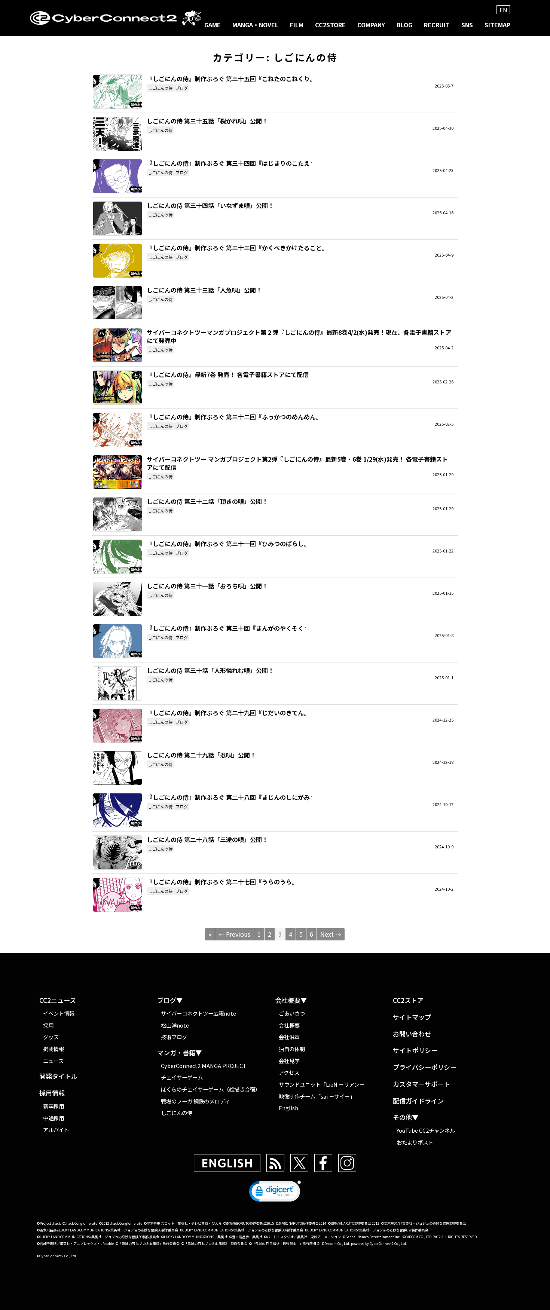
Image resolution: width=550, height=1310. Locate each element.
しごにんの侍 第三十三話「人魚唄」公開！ (117, 303)
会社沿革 (289, 1037)
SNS (467, 24)
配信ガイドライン (418, 1101)
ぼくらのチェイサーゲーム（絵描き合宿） (210, 1089)
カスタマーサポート (421, 1084)
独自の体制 (292, 1049)
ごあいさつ (292, 1013)
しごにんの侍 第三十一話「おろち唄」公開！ (117, 599)
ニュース (53, 1061)
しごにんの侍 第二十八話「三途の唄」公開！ (117, 852)
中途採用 (53, 1118)
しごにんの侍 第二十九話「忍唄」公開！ (117, 768)
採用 (48, 1025)
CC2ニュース (57, 1000)
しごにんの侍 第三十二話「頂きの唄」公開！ (117, 514)
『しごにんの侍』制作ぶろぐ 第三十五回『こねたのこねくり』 (117, 91)
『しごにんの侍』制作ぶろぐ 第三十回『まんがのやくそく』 (117, 641)
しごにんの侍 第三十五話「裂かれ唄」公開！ (117, 134)
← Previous (234, 934)
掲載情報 (53, 1049)
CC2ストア (408, 1000)
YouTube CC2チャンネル (426, 1130)
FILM (296, 24)
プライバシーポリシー (424, 1067)
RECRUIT (437, 24)
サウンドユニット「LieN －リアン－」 (324, 1084)
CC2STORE (330, 24)
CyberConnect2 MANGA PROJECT (204, 1065)
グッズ (51, 1037)
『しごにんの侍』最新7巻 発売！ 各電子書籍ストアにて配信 (117, 387)
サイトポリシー (415, 1051)
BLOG (404, 24)
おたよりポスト (415, 1142)
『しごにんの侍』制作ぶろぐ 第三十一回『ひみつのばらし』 (117, 556)
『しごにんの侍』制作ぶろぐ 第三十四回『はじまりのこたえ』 (117, 176)
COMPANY (371, 24)
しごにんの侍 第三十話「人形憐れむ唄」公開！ (117, 683)
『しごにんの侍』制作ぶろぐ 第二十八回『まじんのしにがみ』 (117, 810)
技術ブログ (174, 1037)
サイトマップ (412, 1017)
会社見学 (289, 1061)
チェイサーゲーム (182, 1077)
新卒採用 (53, 1106)
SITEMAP (497, 24)
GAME (212, 24)
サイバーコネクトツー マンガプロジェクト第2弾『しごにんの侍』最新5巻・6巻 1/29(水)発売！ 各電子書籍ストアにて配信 (117, 472)
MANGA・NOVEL (255, 24)
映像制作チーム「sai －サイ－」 (317, 1096)
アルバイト (56, 1129)
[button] (275, 1193)
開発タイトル (58, 1076)
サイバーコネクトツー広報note (198, 1013)
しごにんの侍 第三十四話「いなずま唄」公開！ (117, 218)
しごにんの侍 (160, 88)
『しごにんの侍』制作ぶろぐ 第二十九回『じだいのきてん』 (117, 725)
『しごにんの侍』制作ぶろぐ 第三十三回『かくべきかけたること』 (117, 261)
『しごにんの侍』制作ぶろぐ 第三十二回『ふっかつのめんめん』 (117, 430)
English (288, 1108)
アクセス (289, 1072)
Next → (330, 934)
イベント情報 (58, 1013)
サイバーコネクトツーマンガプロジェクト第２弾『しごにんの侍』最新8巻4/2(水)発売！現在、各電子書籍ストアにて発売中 (117, 345)
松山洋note (175, 1025)
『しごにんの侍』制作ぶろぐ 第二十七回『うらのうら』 (117, 895)
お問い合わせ (412, 1034)
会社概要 (289, 1025)
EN (503, 9)
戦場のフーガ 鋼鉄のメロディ (195, 1101)
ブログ (181, 88)
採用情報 (52, 1093)
